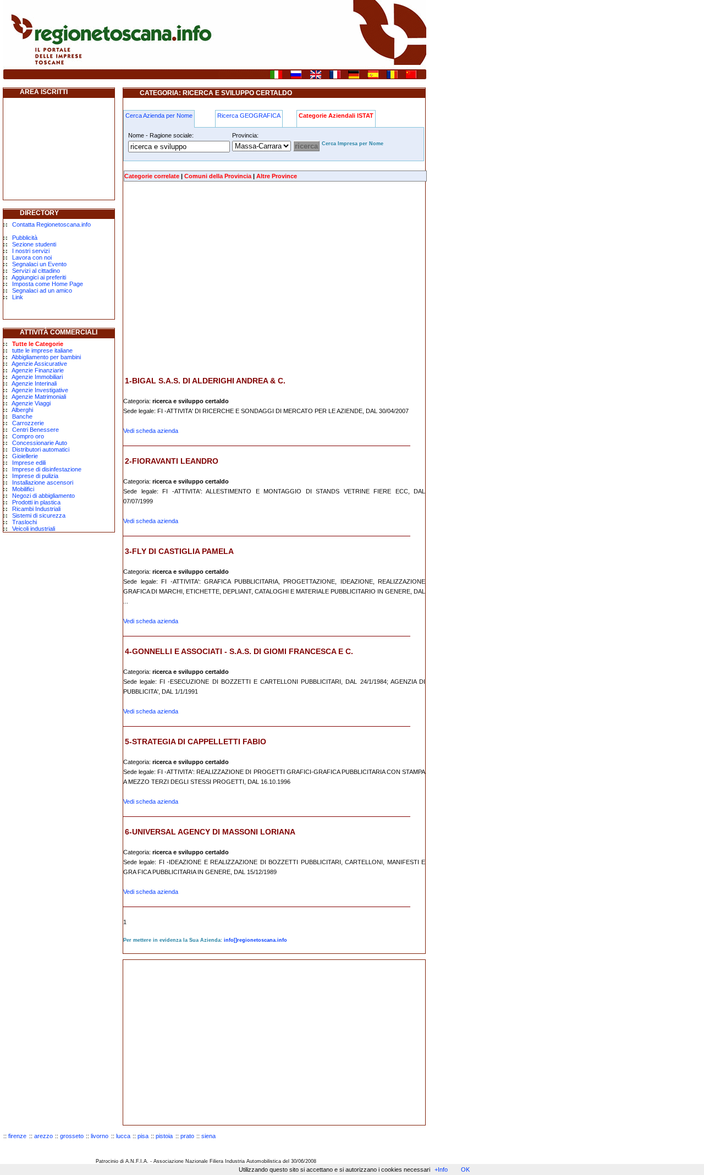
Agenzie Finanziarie (38, 370)
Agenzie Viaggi (31, 403)
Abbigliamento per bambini (46, 357)
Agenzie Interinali (34, 383)
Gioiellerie (25, 456)
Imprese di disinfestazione (46, 469)
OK (465, 1169)
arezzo (43, 1136)
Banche (22, 416)
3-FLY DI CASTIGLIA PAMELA (179, 551)
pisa (143, 1136)
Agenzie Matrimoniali (39, 396)
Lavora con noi (32, 257)
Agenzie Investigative (40, 390)
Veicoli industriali (33, 528)
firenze (17, 1136)
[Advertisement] (215, 279)
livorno (99, 1136)
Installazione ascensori (42, 482)
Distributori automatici (40, 449)
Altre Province (276, 176)
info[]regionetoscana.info (255, 940)
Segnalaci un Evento (39, 264)
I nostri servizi (31, 251)
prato (187, 1136)
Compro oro (28, 436)
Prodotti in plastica (36, 502)
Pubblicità (24, 237)
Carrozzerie (28, 423)
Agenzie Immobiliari (37, 377)
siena (208, 1136)
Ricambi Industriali (36, 509)
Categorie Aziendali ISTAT (336, 115)
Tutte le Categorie (37, 344)
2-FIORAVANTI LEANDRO (171, 461)
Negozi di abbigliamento (43, 495)
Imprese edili (29, 462)
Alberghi (22, 410)
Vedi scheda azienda (150, 430)
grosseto (72, 1136)
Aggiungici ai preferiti (39, 277)
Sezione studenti (34, 244)
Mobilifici (23, 489)
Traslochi (24, 522)
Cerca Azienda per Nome (159, 115)
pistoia (164, 1136)
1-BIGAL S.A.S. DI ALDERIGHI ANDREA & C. (205, 380)
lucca (123, 1136)
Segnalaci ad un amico (42, 290)
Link (17, 297)
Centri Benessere (35, 429)
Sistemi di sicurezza (38, 515)
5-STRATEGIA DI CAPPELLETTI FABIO (195, 741)
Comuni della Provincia (217, 176)
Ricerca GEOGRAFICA (248, 115)
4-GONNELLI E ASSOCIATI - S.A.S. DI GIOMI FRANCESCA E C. (239, 651)
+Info (441, 1169)
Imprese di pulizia (35, 476)
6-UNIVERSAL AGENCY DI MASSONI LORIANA (210, 831)
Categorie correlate (151, 176)
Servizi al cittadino (36, 270)
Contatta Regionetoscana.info (51, 224)
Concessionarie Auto (39, 443)
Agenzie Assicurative (39, 363)
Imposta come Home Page (47, 284)
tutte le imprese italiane (42, 350)
